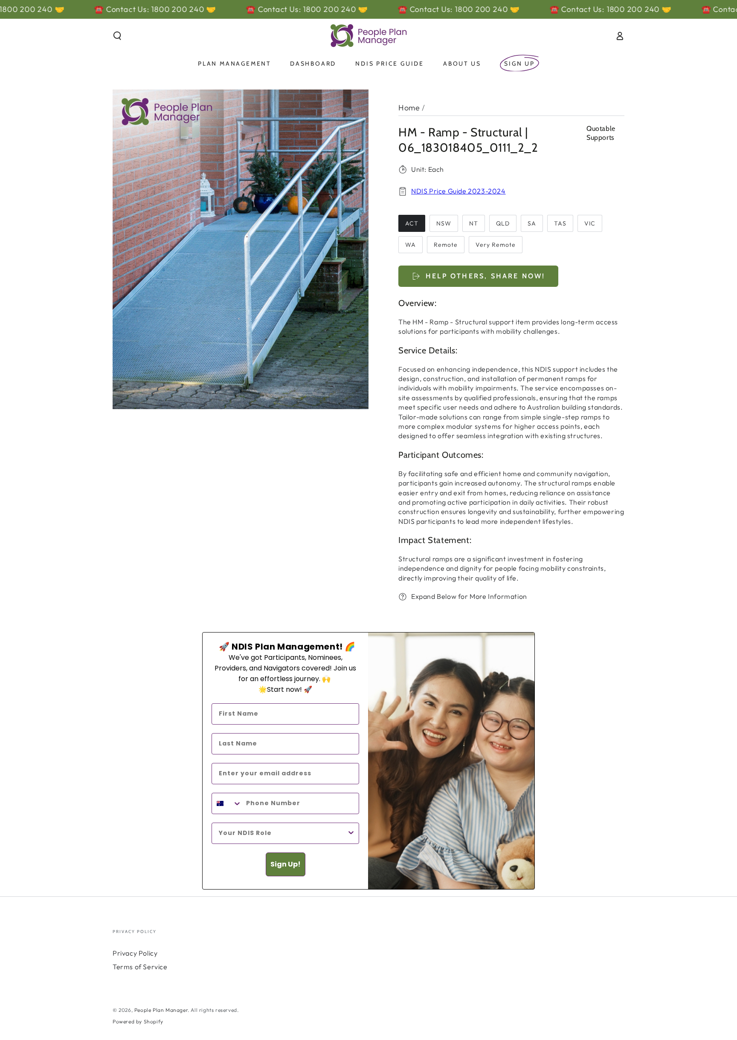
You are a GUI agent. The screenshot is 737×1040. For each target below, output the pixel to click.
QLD (503, 223)
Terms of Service (140, 966)
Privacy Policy (135, 953)
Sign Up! (285, 864)
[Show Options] (351, 833)
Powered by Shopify (138, 1021)
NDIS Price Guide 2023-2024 (458, 191)
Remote (446, 244)
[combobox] (227, 803)
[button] (117, 35)
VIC (589, 223)
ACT (411, 223)
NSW (443, 223)
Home (409, 108)
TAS (560, 223)
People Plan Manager (161, 1010)
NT (473, 223)
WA (410, 244)
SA (532, 223)
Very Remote (496, 244)
